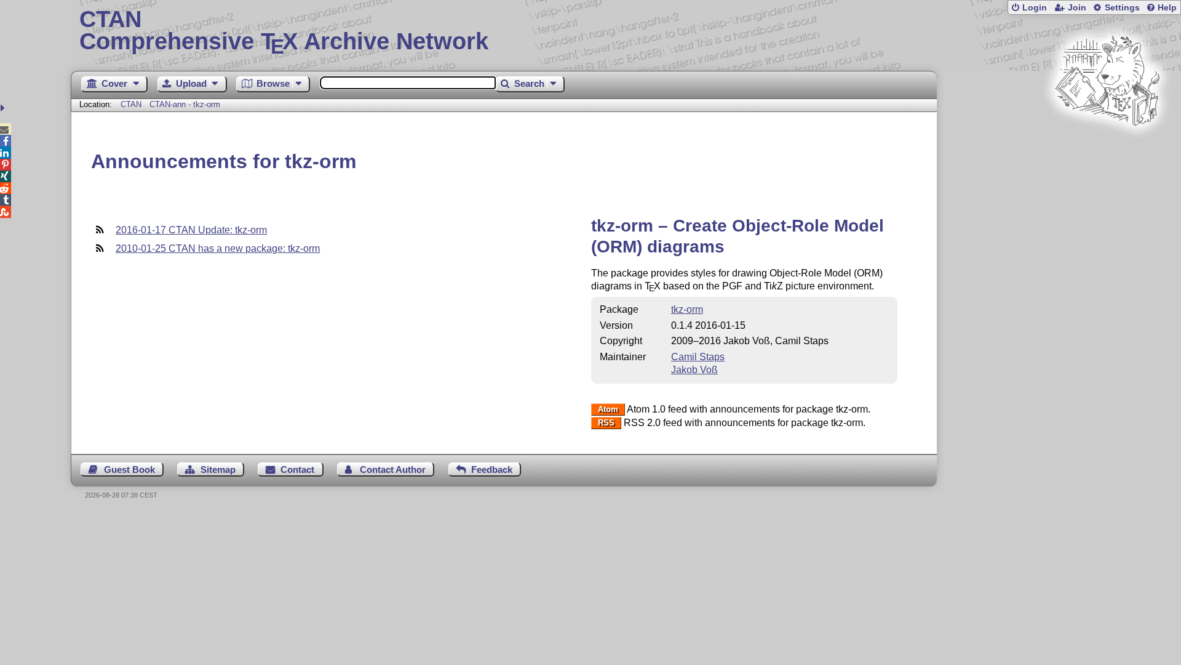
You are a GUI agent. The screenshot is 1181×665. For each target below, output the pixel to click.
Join (1077, 7)
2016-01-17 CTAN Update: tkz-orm (191, 230)
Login (1034, 7)
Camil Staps (698, 357)
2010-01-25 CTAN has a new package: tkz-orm (218, 248)
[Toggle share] (4, 108)
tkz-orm (687, 309)
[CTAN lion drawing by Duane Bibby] (1107, 149)
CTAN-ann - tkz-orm (184, 104)
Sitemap (218, 469)
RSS (606, 423)
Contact (297, 469)
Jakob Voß (694, 370)
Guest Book (129, 469)
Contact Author (393, 469)
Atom (608, 409)
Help (1167, 7)
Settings (1122, 7)
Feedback (491, 469)
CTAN (131, 104)
